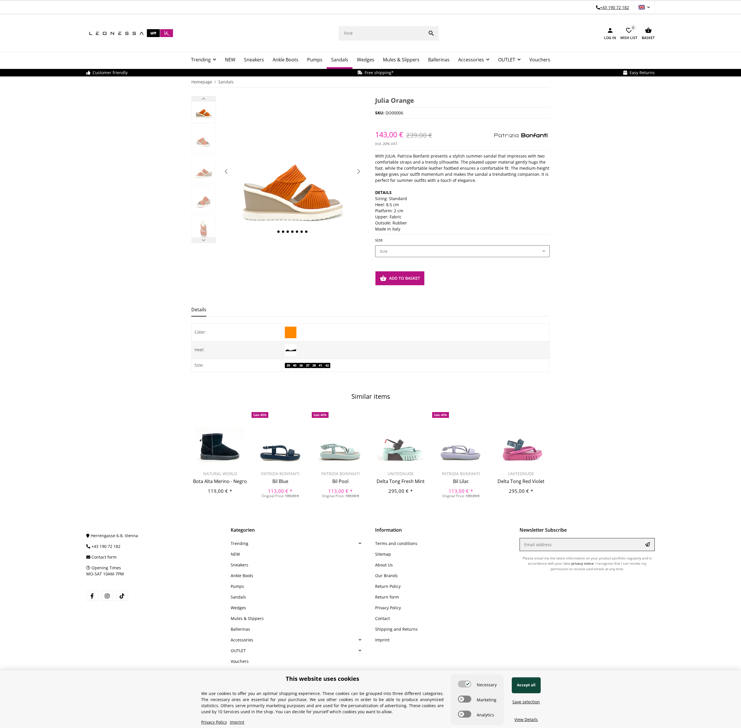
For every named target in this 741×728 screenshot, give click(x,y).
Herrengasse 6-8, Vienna (113, 535)
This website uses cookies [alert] (322, 679)
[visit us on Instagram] (107, 596)
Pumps (237, 586)
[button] (644, 7)
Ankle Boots (242, 575)
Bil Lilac (461, 481)
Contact (382, 618)
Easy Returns (641, 72)
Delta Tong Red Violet (521, 481)
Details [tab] (198, 309)
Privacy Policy (388, 607)
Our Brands (386, 575)
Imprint (382, 640)
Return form (387, 597)
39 (288, 365)
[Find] (431, 33)
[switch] (464, 684)
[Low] (290, 349)
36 (301, 365)
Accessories (242, 640)
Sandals (238, 597)
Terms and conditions (396, 543)
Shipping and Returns (396, 629)
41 (320, 365)
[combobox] (462, 251)
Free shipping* (378, 72)
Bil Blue (280, 481)
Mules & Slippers (247, 618)
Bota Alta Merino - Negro (220, 481)
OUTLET (238, 650)
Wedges (238, 607)
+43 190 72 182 (105, 546)
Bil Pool (340, 481)
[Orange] (290, 331)
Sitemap (383, 554)
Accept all (526, 684)
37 (307, 365)
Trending (239, 543)
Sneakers (239, 565)
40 (294, 365)
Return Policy (388, 586)
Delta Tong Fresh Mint (401, 481)
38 (314, 365)
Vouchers (240, 661)
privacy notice (582, 563)
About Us (384, 565)
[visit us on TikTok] (122, 596)
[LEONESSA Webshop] (129, 33)
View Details (526, 719)
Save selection (526, 702)
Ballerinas (240, 629)
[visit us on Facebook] (92, 596)
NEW (235, 554)
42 (327, 365)
